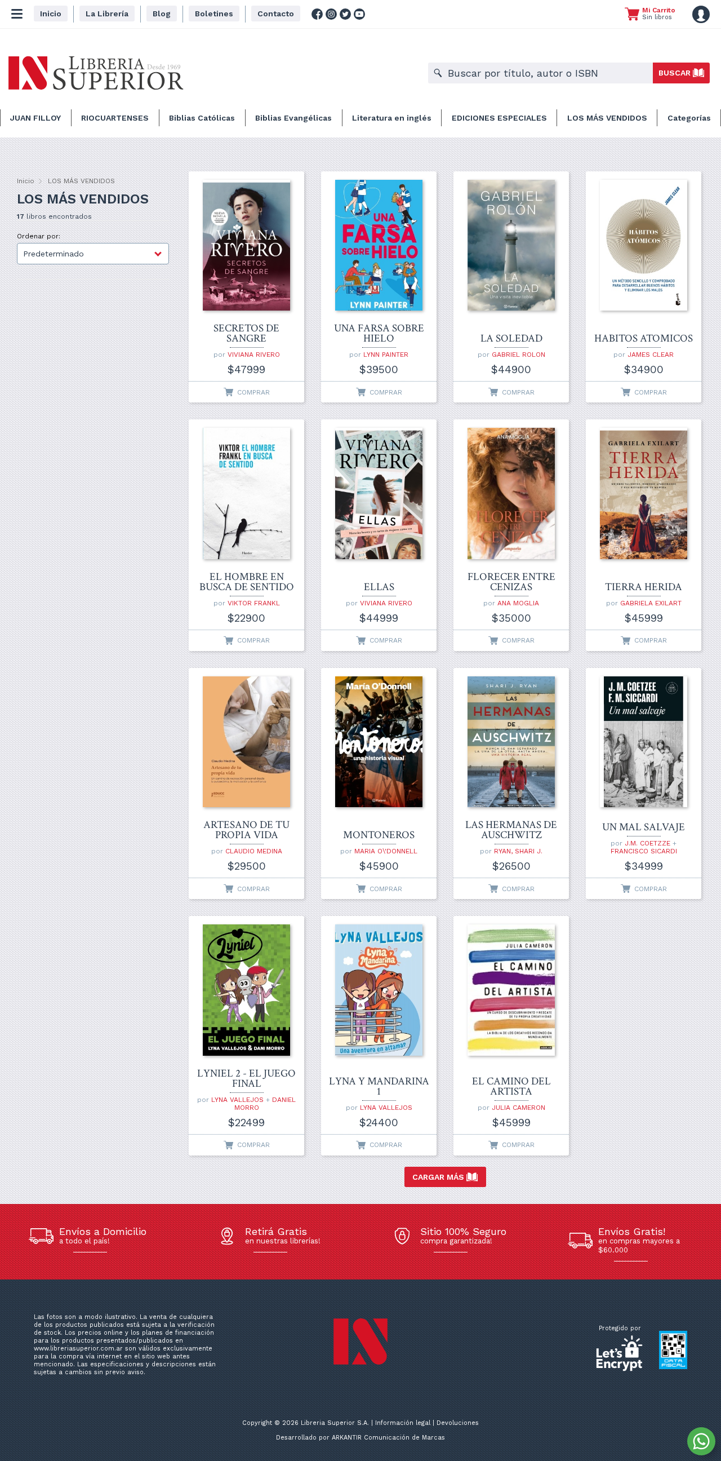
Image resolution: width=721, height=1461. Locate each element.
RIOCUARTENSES (115, 117)
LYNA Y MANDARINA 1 (379, 1087)
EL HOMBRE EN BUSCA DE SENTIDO (246, 582)
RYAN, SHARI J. (518, 851)
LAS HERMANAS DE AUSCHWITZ (511, 830)
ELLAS (379, 587)
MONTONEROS (379, 835)
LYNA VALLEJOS (237, 1100)
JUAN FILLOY (35, 117)
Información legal (402, 1423)
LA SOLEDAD (511, 339)
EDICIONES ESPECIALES (499, 117)
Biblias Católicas (202, 117)
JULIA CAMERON (518, 1108)
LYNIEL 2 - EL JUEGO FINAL (246, 1079)
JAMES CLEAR (650, 354)
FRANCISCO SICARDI (644, 851)
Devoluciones (458, 1423)
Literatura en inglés (391, 117)
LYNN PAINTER (385, 354)
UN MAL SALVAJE (643, 827)
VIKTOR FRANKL (254, 603)
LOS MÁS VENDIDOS (607, 117)
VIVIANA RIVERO (254, 354)
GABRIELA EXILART (651, 603)
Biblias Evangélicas (293, 117)
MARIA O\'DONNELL (385, 851)
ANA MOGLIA (518, 603)
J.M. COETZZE (647, 843)
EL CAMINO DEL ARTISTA (511, 1087)
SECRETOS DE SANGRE (246, 334)
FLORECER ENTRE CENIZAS (511, 582)
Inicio (25, 181)
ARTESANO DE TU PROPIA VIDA (246, 830)
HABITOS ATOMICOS (643, 339)
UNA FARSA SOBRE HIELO (379, 334)
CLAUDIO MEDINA (253, 851)
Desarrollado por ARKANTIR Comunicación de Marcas (360, 1437)
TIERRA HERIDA (643, 587)
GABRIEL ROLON (518, 354)
